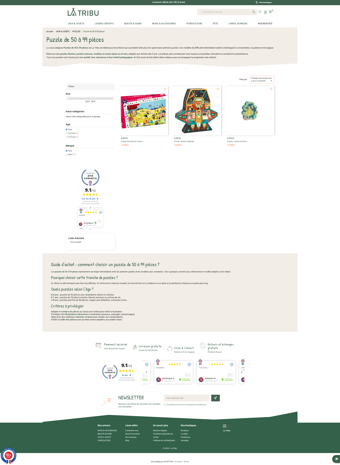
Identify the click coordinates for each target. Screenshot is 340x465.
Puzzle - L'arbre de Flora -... (238, 141)
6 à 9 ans (73, 137)
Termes (186, 462)
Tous (70, 129)
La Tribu (226, 431)
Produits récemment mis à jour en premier (262, 79)
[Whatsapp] (229, 426)
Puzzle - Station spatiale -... (185, 141)
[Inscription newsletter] (215, 398)
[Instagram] (224, 426)
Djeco (71, 154)
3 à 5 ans (73, 133)
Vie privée (178, 462)
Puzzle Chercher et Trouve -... (133, 141)
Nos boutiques (265, 2)
